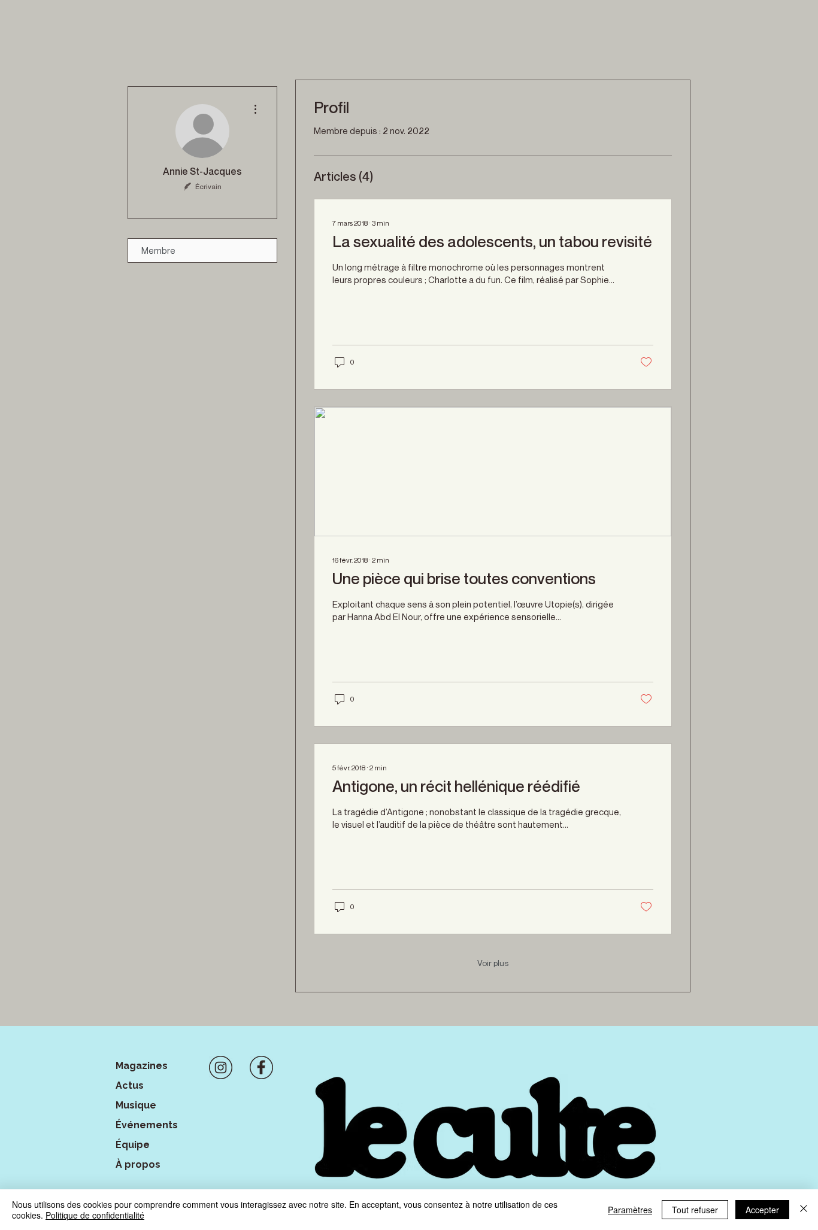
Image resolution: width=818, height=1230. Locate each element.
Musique (136, 1105)
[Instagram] (220, 1067)
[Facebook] (261, 1067)
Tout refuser (695, 1210)
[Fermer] (803, 1209)
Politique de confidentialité (95, 1215)
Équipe (133, 1144)
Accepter (762, 1210)
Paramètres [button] (630, 1210)
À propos (138, 1164)
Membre (158, 250)
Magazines (142, 1065)
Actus (130, 1085)
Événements (147, 1125)
